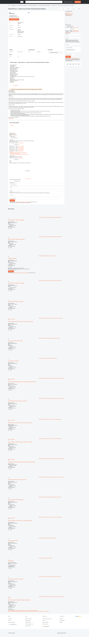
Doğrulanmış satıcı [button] (13, 133)
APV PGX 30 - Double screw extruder (15, 340)
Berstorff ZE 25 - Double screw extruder (15, 301)
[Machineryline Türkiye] (13, 2)
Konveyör (21, 611)
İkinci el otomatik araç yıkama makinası (29, 611)
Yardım (9, 620)
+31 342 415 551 (20, 142)
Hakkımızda (10, 618)
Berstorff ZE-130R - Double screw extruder (16, 239)
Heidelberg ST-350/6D (12, 258)
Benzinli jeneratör (39, 611)
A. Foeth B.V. (12, 125)
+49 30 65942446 (21, 149)
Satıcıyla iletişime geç (14, 19)
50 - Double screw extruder (13, 360)
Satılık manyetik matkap (16, 610)
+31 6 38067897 (20, 157)
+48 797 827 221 (20, 150)
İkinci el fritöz (10, 610)
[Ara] (26, 2)
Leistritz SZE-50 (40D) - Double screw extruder (17, 479)
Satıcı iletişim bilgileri (11, 622)
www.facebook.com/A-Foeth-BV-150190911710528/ (18, 152)
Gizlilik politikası (27, 620)
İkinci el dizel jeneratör (45, 611)
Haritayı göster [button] (27, 170)
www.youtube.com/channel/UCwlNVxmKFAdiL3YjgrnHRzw (19, 154)
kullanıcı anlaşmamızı (26, 201)
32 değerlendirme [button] (12, 136)
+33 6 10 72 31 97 (21, 146)
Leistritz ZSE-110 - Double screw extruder (16, 219)
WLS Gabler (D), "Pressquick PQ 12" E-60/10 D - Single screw (20, 422)
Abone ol (11, 271)
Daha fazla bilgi (67, 32)
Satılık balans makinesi (24, 610)
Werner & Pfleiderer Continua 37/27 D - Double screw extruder (20, 520)
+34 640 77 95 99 (21, 147)
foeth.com (11, 151)
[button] (60, 9)
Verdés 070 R (10, 560)
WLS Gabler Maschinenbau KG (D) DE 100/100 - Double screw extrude (22, 381)
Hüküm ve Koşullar (28, 618)
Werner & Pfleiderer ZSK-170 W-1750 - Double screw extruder (20, 441)
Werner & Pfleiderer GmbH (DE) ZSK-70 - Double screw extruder (20, 321)
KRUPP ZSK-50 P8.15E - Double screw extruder (17, 400)
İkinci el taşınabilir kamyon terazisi (13, 611)
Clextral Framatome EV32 (13, 540)
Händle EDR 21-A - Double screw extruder (16, 283)
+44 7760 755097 (21, 148)
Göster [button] (16, 142)
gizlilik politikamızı (18, 201)
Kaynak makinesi (31, 610)
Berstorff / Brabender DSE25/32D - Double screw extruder (19, 599)
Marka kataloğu (27, 625)
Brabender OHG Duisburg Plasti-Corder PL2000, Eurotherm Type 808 (21, 461)
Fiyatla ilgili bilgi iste (14, 15)
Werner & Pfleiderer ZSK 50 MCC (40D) (15, 499)
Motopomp (35, 610)
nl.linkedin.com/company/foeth (15, 153)
